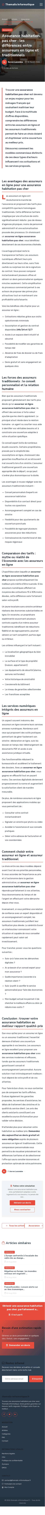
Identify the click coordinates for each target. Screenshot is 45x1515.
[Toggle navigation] (41, 4)
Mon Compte (9, 1487)
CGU (3, 1457)
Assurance (25, 19)
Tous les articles (17, 1226)
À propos (5, 1464)
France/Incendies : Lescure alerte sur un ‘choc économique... (21, 1288)
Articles (14, 19)
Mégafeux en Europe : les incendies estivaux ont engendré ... (20, 1272)
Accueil (4, 19)
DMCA (4, 1468)
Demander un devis (19, 1345)
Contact (34, 1315)
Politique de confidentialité (12, 1460)
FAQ (3, 1437)
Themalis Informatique (19, 4)
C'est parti (17, 1315)
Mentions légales (8, 1454)
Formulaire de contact (12, 1484)
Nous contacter (22, 1209)
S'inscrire (37, 1379)
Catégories (6, 1434)
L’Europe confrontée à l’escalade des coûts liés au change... (21, 1256)
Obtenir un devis (22, 1203)
